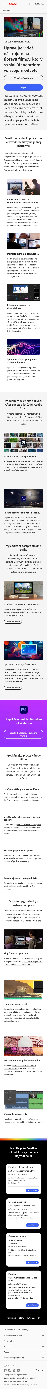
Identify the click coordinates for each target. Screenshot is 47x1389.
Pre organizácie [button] (9, 1341)
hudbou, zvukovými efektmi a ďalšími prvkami (22, 1122)
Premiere (6, 10)
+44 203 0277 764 (32, 1317)
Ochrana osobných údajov (12, 1378)
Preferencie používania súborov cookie (15, 1381)
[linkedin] (18, 1370)
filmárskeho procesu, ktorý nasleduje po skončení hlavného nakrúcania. (23, 886)
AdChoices (33, 1385)
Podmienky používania (28, 1378)
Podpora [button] (7, 1346)
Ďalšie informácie (13, 622)
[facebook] (5, 1370)
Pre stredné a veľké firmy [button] (13, 1335)
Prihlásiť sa (39, 4)
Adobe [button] (6, 1352)
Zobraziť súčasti (13, 1218)
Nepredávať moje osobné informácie (15, 1385)
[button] (30, 4)
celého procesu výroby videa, (28, 855)
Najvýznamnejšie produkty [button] (14, 1357)
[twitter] (14, 1370)
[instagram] (9, 1370)
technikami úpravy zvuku (26, 1009)
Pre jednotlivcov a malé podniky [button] (16, 1330)
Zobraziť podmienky (15, 1255)
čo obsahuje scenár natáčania (25, 794)
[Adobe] (13, 4)
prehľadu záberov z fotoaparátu (28, 824)
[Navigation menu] (4, 4)
